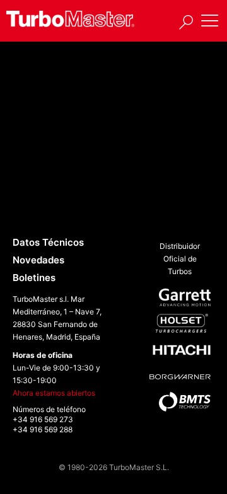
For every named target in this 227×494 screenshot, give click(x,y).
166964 (42, 176)
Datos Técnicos (48, 242)
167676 (42, 210)
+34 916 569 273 (43, 419)
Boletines (34, 278)
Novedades (38, 260)
